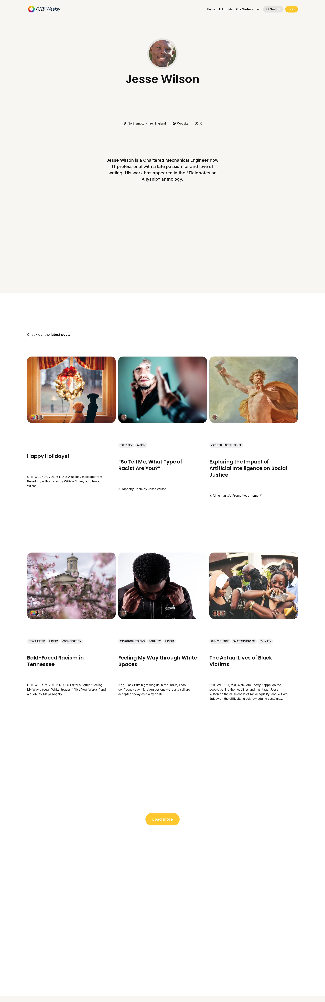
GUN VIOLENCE (220, 641)
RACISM (141, 445)
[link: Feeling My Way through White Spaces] (162, 618)
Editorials (225, 9)
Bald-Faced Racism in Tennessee (55, 661)
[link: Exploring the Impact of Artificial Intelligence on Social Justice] (253, 422)
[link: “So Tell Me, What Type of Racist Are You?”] (162, 422)
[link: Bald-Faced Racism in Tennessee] (71, 618)
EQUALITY (155, 641)
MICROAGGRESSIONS (132, 641)
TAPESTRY (126, 445)
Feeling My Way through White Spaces (157, 661)
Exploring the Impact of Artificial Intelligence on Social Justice (248, 468)
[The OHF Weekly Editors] (32, 417)
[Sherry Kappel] (215, 613)
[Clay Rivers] (36, 613)
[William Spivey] (36, 417)
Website (182, 123)
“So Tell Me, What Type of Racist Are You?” (150, 465)
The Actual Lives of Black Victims (240, 661)
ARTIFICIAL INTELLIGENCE (226, 445)
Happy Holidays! (48, 456)
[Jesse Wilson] (40, 417)
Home (211, 9)
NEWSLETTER (37, 641)
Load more (162, 819)
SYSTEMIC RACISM (244, 641)
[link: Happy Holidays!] (71, 422)
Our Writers (244, 9)
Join (292, 9)
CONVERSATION (71, 641)
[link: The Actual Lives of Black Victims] (253, 618)
